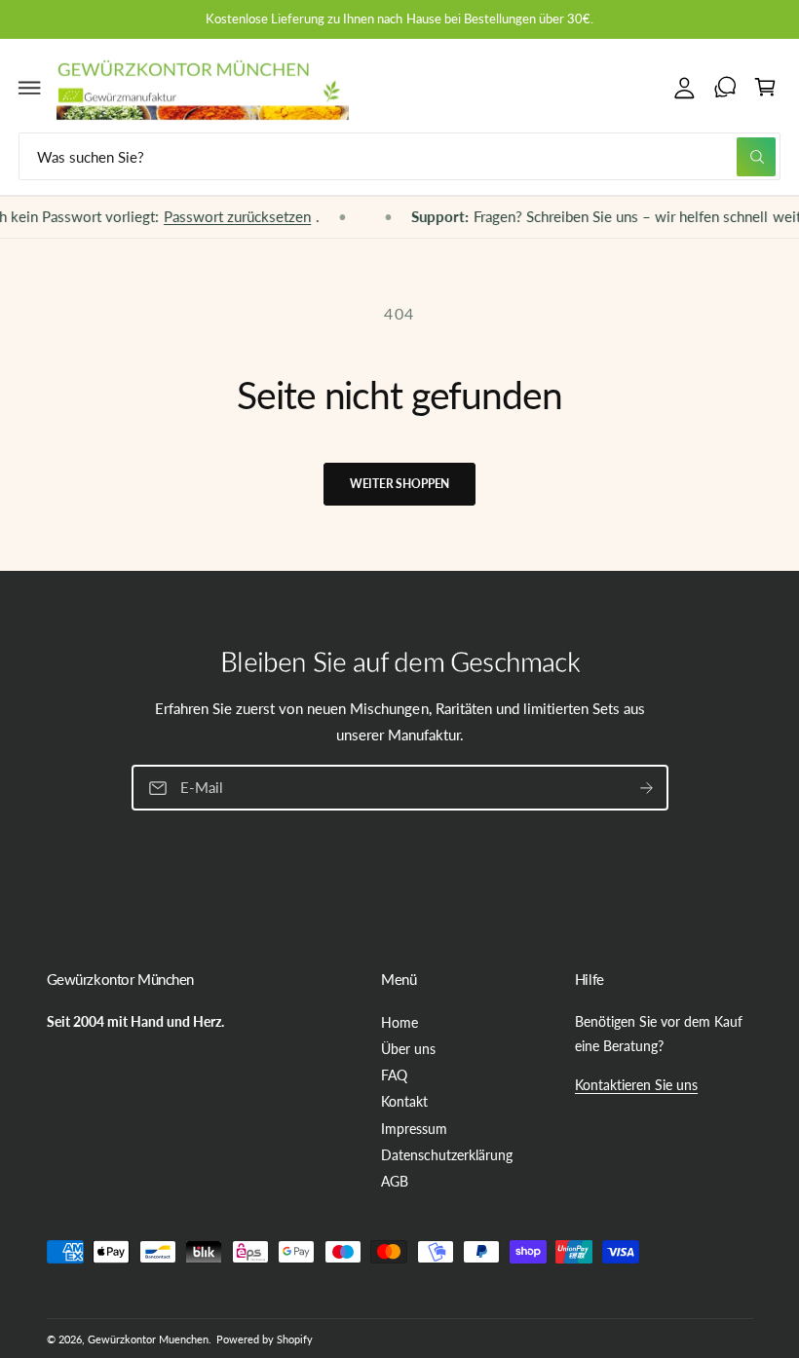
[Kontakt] (724, 86)
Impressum (414, 1128)
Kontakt (404, 1101)
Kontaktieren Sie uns (636, 1084)
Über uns (408, 1048)
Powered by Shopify (264, 1339)
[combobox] (399, 156)
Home (399, 1022)
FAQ (394, 1075)
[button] (30, 86)
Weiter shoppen (399, 483)
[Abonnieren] (646, 788)
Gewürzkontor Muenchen (148, 1339)
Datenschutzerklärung (447, 1155)
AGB (394, 1181)
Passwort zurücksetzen (217, 217)
